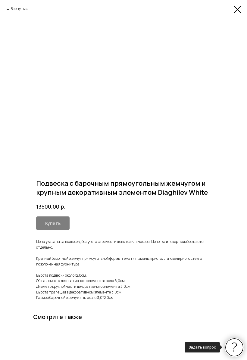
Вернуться (20, 8)
